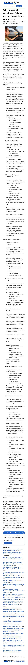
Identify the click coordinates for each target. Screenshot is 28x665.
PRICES (5, 6)
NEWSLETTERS (12, 6)
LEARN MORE (8, 542)
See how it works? (21, 658)
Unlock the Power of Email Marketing (14, 533)
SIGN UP (19, 6)
